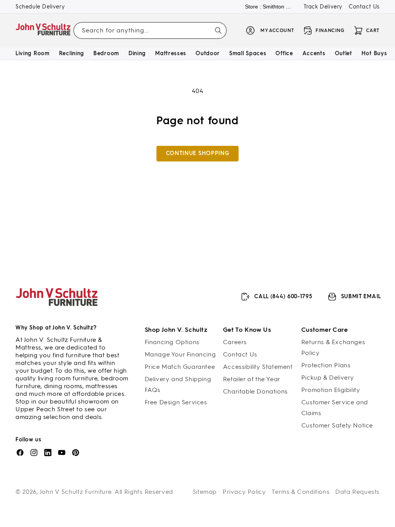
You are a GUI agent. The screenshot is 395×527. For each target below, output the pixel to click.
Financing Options (172, 342)
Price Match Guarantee (180, 366)
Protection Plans (326, 365)
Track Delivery (323, 6)
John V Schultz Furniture (76, 491)
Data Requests (357, 491)
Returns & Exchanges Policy (333, 347)
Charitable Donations (255, 391)
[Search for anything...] (218, 30)
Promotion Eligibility (330, 390)
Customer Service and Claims (334, 408)
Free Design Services (176, 402)
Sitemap (204, 491)
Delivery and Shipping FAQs (178, 384)
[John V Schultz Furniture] (43, 31)
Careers (235, 342)
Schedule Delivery (40, 6)
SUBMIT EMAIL (361, 296)
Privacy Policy (244, 491)
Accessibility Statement (258, 366)
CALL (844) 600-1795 (283, 296)
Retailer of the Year (251, 379)
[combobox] (149, 30)
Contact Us (364, 6)
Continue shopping (198, 153)
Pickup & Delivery (327, 377)
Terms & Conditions (300, 491)
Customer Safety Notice (337, 425)
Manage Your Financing (180, 354)
